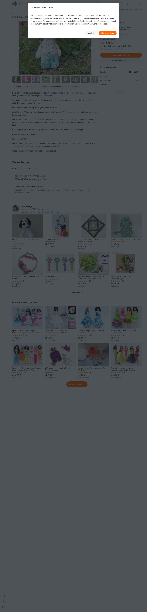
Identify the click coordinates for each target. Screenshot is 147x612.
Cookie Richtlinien (107, 18)
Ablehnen (91, 33)
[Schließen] (116, 7)
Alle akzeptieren (107, 33)
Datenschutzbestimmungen (84, 18)
